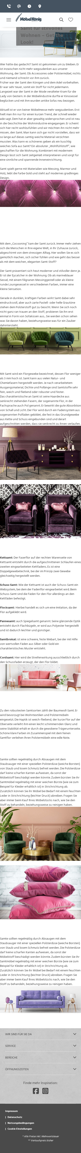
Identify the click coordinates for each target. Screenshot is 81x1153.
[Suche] (61, 19)
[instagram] (45, 1091)
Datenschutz (15, 1117)
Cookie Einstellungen (20, 1129)
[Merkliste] (70, 19)
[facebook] (36, 1091)
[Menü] (8, 19)
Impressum (11, 1111)
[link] (10, 6)
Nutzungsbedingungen (21, 1123)
